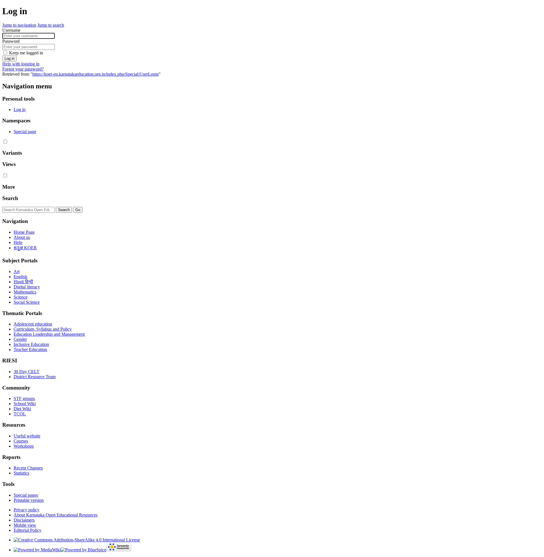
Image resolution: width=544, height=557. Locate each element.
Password (11, 41)
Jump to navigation (19, 25)
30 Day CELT (26, 371)
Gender (20, 339)
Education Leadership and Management (49, 334)
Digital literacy (27, 286)
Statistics (21, 473)
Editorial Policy (27, 530)
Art (17, 271)
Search (10, 198)
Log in (9, 58)
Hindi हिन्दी (23, 281)
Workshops (24, 446)
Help (18, 242)
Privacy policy (26, 509)
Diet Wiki (22, 408)
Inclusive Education (31, 344)
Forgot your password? (23, 69)
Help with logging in (20, 63)
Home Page (24, 232)
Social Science (27, 302)
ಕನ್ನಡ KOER (25, 247)
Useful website (27, 435)
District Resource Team (35, 376)
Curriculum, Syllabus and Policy (43, 329)
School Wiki (25, 403)
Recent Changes (28, 467)
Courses (21, 441)
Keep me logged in (26, 52)
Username (11, 30)
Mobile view (25, 525)
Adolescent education (33, 324)
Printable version (29, 500)
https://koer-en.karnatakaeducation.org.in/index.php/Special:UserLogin (95, 74)
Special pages (26, 495)
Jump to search (50, 25)
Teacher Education (30, 349)
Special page (25, 131)
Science (20, 297)
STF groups (24, 398)
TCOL (20, 413)
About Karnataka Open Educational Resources (55, 515)
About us (22, 237)
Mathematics (25, 292)
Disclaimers (24, 520)
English (20, 276)
